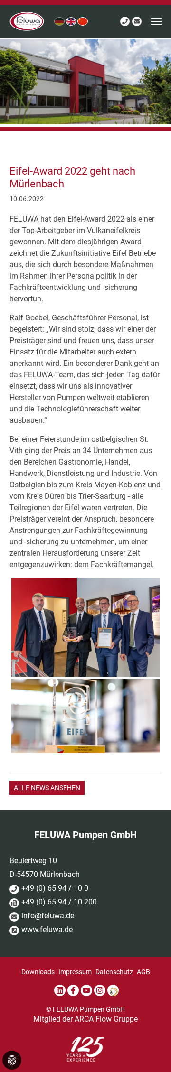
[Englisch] (71, 21)
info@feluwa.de (47, 915)
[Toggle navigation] (156, 21)
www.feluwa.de (47, 929)
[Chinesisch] (82, 21)
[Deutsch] (59, 21)
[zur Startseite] (27, 21)
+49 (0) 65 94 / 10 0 (54, 888)
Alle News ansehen (47, 788)
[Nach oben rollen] (150, 1051)
